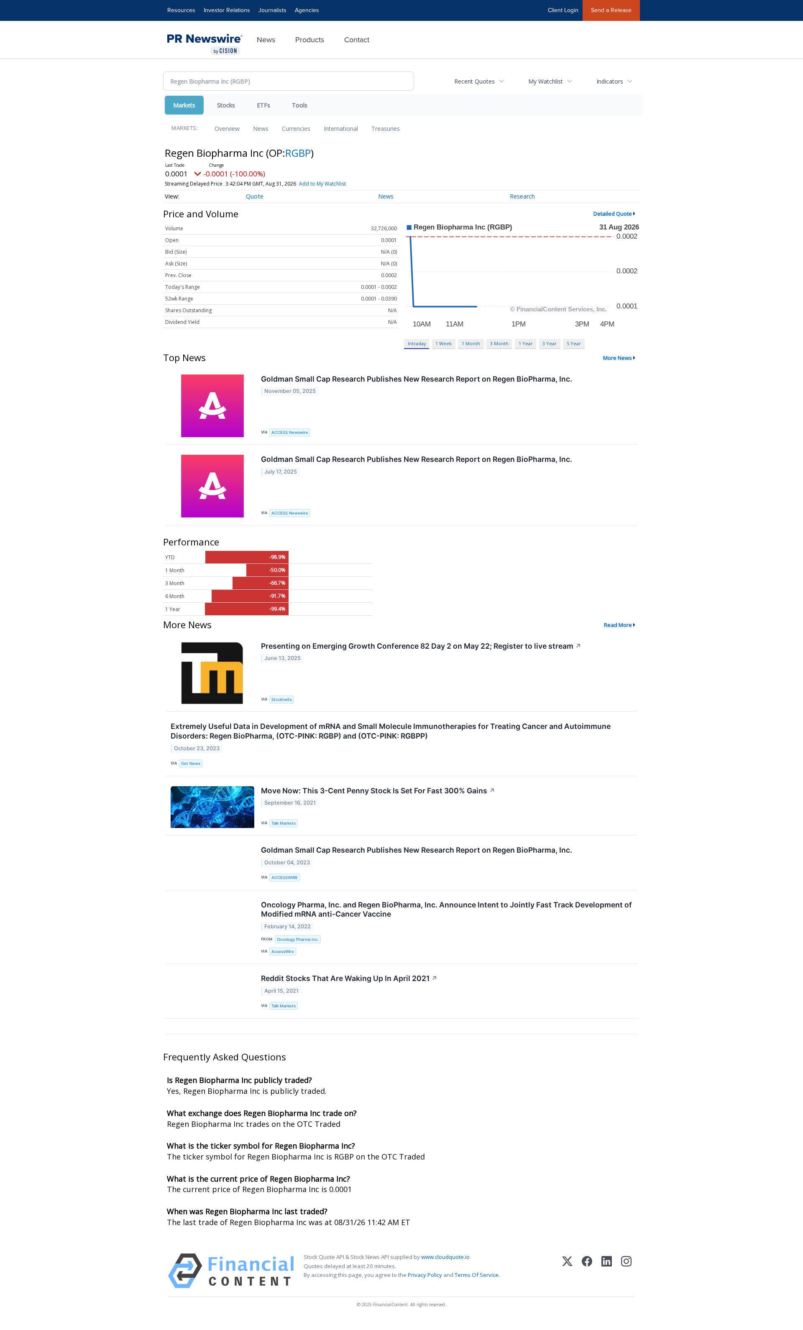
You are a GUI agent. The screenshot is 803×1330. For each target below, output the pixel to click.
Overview (227, 128)
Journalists (272, 10)
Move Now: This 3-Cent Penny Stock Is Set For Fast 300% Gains (378, 790)
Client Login (563, 10)
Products (309, 39)
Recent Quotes (474, 81)
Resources (181, 10)
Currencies (296, 128)
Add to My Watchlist (322, 183)
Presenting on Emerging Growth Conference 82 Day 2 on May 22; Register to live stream (421, 646)
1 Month (471, 343)
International (341, 128)
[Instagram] (626, 1271)
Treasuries (385, 128)
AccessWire (282, 951)
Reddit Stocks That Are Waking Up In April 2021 (349, 978)
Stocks (226, 105)
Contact (356, 39)
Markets (184, 105)
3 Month (499, 343)
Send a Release (611, 10)
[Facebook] (587, 1271)
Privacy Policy (425, 1275)
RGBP (298, 153)
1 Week (443, 343)
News (266, 39)
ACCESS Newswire (289, 432)
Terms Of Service (477, 1275)
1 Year (526, 343)
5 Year (574, 343)
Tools (299, 105)
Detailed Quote (612, 213)
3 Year (549, 343)
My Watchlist (545, 81)
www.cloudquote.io (445, 1257)
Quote (254, 196)
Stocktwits (281, 699)
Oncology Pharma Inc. (298, 939)
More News (617, 358)
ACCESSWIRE (284, 877)
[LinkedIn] (606, 1271)
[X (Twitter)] (567, 1271)
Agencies (307, 10)
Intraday (417, 343)
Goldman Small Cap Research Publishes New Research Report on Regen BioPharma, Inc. (416, 379)
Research (522, 196)
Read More (618, 625)
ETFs (263, 105)
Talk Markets (283, 823)
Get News (190, 763)
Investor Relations (227, 10)
